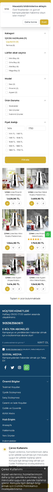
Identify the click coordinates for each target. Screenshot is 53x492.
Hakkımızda (8, 430)
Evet (44, 22)
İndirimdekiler (9, 441)
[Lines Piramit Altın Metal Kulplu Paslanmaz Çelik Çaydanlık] (13, 179)
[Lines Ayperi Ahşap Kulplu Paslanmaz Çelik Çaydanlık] (13, 264)
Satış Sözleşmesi (10, 397)
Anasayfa (7, 425)
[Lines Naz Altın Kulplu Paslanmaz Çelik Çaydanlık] (13, 220)
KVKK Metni (8, 413)
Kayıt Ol (43, 342)
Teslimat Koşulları (11, 387)
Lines (7, 192)
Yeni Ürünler (8, 435)
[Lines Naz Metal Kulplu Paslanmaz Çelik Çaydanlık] (38, 179)
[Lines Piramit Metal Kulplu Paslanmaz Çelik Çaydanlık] (38, 220)
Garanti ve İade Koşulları (14, 403)
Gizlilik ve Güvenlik (11, 408)
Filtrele (25, 159)
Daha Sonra (31, 22)
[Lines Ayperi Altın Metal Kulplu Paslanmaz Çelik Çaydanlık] (38, 264)
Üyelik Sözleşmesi (11, 392)
